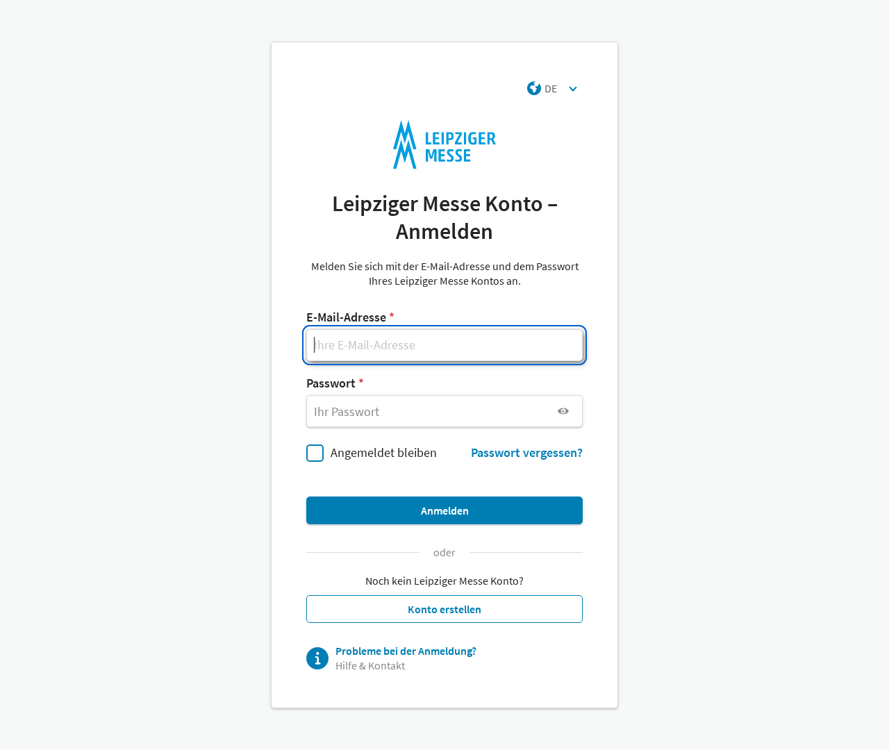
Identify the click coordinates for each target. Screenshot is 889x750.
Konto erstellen (444, 609)
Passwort (331, 383)
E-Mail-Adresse (346, 317)
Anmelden (445, 510)
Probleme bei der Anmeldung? (405, 651)
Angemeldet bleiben (384, 452)
